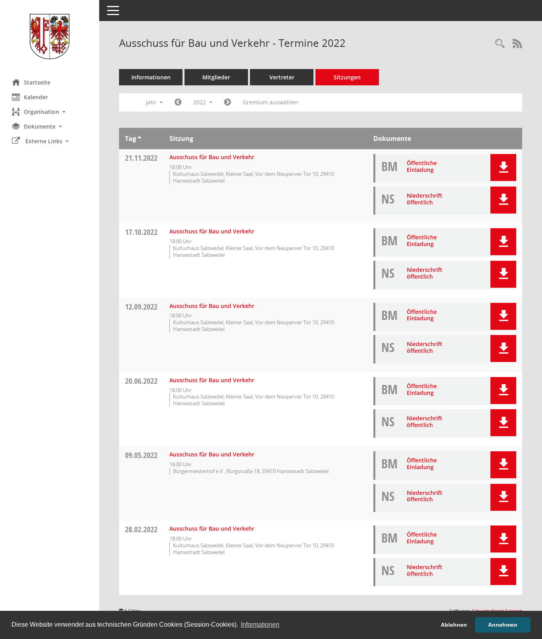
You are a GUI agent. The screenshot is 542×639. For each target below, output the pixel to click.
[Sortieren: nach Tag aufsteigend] (139, 138)
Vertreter (281, 77)
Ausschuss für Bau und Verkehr (211, 157)
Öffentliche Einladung (422, 166)
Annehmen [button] (502, 625)
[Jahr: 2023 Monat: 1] (227, 102)
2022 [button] (200, 102)
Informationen (151, 77)
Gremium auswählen (270, 102)
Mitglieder (216, 77)
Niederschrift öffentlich (424, 199)
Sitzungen (347, 77)
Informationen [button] (260, 624)
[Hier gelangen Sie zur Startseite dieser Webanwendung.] (49, 36)
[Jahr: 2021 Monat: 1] (178, 102)
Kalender (36, 97)
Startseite (37, 82)
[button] (49, 111)
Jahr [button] (152, 102)
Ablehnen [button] (454, 625)
